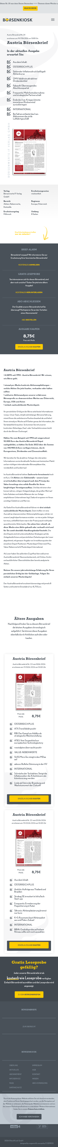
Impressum (37, 1065)
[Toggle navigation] (52, 19)
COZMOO (49, 1143)
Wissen (35, 1079)
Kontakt (36, 1074)
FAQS (11, 1083)
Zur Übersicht (29, 1026)
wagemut (32, 1143)
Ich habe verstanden (29, 1117)
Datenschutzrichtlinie (36, 1109)
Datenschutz (15, 1087)
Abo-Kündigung (39, 1083)
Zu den (29, 994)
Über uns (13, 1065)
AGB (34, 1070)
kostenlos (29, 265)
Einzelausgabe (29, 347)
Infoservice (15, 1079)
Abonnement (15, 1074)
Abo (29, 320)
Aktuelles (14, 1070)
